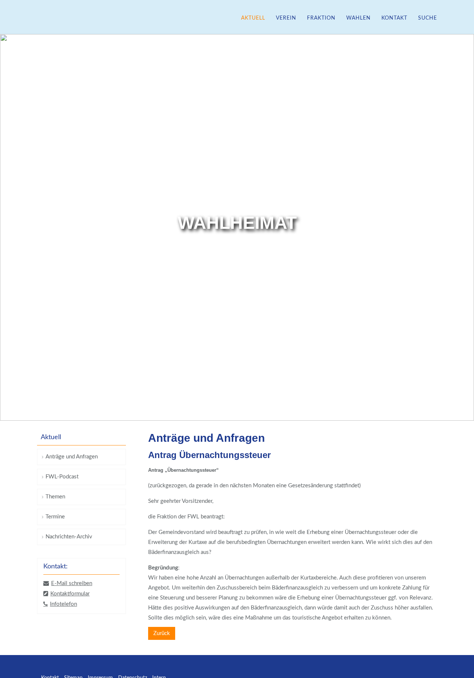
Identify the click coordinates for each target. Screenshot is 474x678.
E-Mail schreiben (71, 583)
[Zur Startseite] (53, 18)
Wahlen (358, 18)
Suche (427, 18)
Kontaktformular (70, 594)
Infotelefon (63, 604)
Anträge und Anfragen (72, 457)
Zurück (161, 633)
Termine (55, 517)
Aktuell (253, 18)
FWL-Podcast (62, 477)
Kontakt (394, 18)
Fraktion (321, 18)
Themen (55, 497)
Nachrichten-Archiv (69, 537)
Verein (286, 18)
